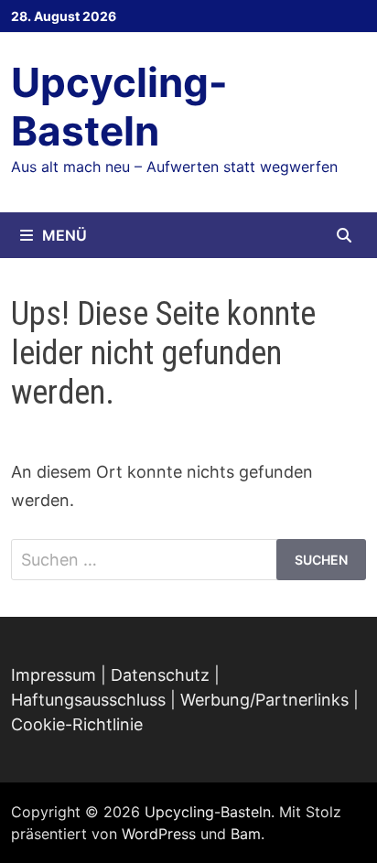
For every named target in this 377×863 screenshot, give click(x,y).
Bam (246, 834)
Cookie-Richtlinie (77, 724)
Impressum (53, 675)
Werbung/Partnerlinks (264, 699)
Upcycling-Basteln (119, 107)
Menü (64, 235)
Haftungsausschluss (88, 699)
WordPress (159, 834)
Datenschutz (160, 675)
